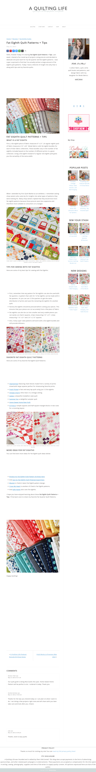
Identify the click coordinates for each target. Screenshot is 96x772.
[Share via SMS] (16, 51)
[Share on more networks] (22, 51)
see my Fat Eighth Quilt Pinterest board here (28, 480)
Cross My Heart (14, 486)
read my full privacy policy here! (64, 751)
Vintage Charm (14, 393)
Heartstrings (13, 384)
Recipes (15, 39)
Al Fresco (12, 406)
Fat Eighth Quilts (25, 39)
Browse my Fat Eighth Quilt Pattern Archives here (27, 477)
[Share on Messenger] (13, 51)
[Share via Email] (19, 51)
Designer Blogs (52, 770)
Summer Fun (13, 399)
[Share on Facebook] (8, 51)
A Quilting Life (48, 9)
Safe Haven (17, 490)
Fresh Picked (13, 389)
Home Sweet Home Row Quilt (19, 402)
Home (9, 39)
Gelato (11, 396)
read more (79, 79)
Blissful (12, 483)
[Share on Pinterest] (10, 51)
